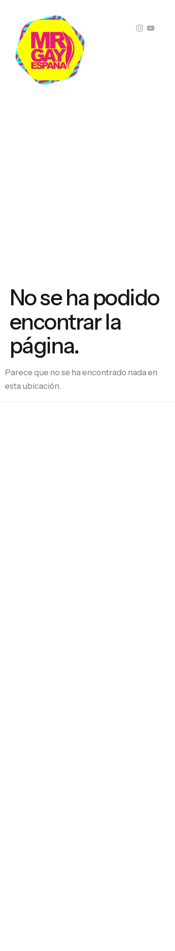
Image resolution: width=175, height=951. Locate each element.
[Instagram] (139, 28)
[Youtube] (150, 28)
